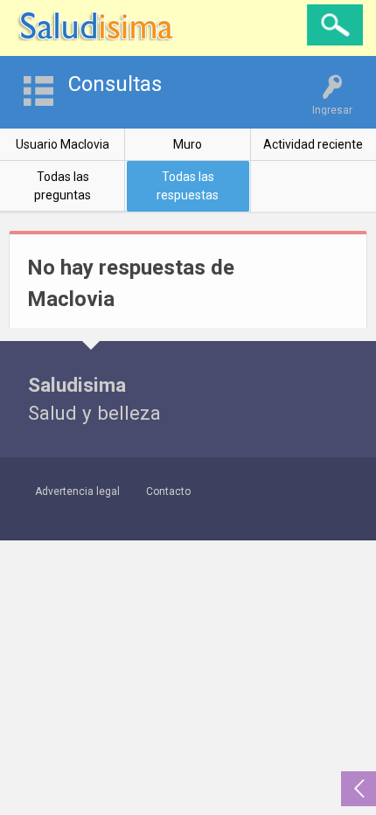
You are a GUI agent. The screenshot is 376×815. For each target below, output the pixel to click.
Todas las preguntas (62, 186)
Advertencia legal (77, 491)
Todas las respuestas (188, 186)
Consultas (115, 84)
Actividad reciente (313, 144)
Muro (187, 144)
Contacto (168, 491)
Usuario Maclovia (62, 144)
